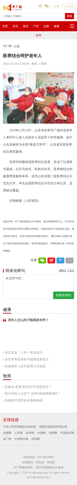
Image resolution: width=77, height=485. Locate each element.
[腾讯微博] (60, 260)
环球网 (35, 438)
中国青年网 (21, 438)
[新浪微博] (51, 260)
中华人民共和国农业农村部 (19, 426)
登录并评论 (63, 295)
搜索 (69, 16)
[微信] (42, 260)
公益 (17, 46)
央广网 (7, 438)
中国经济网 (67, 432)
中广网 (7, 46)
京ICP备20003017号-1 (38, 477)
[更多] (69, 260)
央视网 (7, 432)
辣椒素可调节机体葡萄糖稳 (24, 400)
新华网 (30, 432)
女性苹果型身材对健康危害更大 (27, 359)
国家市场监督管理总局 (53, 426)
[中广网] (13, 6)
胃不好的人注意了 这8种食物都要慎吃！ (33, 393)
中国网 (41, 432)
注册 (56, 6)
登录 (70, 6)
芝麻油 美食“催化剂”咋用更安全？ (28, 386)
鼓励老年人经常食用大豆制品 (25, 366)
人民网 (18, 432)
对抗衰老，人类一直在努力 (24, 352)
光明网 (53, 432)
